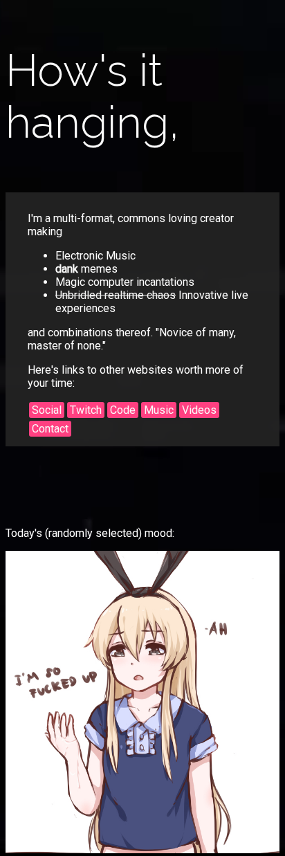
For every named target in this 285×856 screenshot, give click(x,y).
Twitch (86, 410)
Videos (199, 410)
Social (47, 410)
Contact (50, 428)
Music (159, 410)
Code (123, 410)
